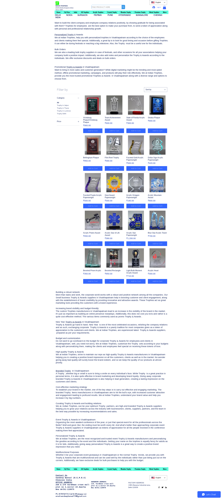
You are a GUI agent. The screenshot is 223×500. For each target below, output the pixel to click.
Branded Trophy (63, 371)
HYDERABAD (126, 15)
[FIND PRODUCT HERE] (123, 7)
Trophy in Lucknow (64, 111)
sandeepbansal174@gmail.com (73, 496)
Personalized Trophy (64, 35)
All (58, 103)
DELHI (58, 15)
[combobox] (155, 89)
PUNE (111, 15)
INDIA (58, 17)
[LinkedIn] (166, 487)
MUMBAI (98, 15)
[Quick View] (92, 105)
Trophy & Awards (74, 67)
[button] (164, 7)
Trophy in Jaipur (63, 105)
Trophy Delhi (61, 114)
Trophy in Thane (63, 108)
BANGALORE (142, 15)
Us (66, 475)
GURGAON (83, 15)
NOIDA (70, 15)
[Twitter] (162, 487)
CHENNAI (158, 15)
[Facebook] (159, 487)
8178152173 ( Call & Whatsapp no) (72, 494)
